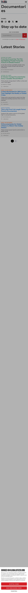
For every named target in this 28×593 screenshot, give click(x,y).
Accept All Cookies (14, 584)
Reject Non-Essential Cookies (14, 588)
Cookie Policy (14, 591)
